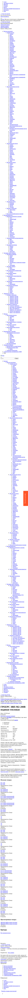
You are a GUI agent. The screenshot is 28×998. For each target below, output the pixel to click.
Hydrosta (12, 44)
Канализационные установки (14, 322)
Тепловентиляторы (11, 254)
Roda (11, 62)
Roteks (11, 184)
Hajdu (11, 227)
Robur (11, 280)
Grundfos (12, 316)
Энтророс (12, 84)
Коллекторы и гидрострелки (14, 346)
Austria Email (13, 219)
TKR (11, 115)
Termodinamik (13, 185)
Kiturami (12, 50)
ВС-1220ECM (4, 904)
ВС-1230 (3, 782)
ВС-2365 (3, 857)
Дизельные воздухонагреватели (15, 281)
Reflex (11, 349)
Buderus (12, 38)
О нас (5, 1)
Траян (11, 139)
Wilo (11, 318)
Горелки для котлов (12, 208)
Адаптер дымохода (14, 305)
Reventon (12, 258)
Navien (11, 54)
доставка (9, 717)
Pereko (11, 109)
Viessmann (12, 69)
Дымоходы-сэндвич (9, 293)
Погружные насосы (12, 315)
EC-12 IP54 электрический (7, 803)
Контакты (6, 10)
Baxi (11, 35)
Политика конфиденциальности (12, 8)
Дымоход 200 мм (14, 303)
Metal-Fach (12, 107)
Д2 (1, 843)
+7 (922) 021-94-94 (5, 13)
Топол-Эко (12, 341)
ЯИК (11, 85)
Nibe (11, 231)
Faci (11, 94)
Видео (5, 7)
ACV (11, 165)
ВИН (11, 157)
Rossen (11, 63)
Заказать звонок (5, 26)
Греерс (11, 255)
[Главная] (3, 19)
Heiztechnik (12, 99)
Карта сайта (4, 962)
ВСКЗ (11, 190)
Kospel (11, 150)
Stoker (11, 112)
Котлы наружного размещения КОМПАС (18, 409)
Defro (11, 92)
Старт (11, 136)
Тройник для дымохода (15, 309)
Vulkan (11, 120)
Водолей (12, 319)
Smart (11, 292)
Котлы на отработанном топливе (15, 213)
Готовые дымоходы (11, 295)
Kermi (11, 288)
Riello (11, 59)
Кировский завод (14, 70)
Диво (11, 131)
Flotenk (11, 335)
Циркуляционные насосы (13, 327)
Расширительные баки (12, 347)
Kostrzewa (12, 178)
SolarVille (12, 65)
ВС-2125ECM (4, 864)
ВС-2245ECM (4, 789)
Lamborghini (13, 51)
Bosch (11, 89)
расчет (16, 720)
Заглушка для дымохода (16, 307)
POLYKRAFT (13, 57)
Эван (11, 140)
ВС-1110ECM (4, 836)
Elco (11, 211)
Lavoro (11, 104)
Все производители (6, 933)
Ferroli (11, 42)
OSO (11, 243)
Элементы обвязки (8, 345)
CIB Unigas (12, 209)
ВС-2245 (3, 911)
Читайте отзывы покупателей (8, 991)
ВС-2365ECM (4, 891)
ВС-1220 (3, 830)
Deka (11, 334)
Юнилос (12, 342)
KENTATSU (13, 149)
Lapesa (11, 230)
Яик (11, 142)
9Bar (11, 239)
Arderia (11, 34)
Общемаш (12, 134)
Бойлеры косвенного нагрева (14, 216)
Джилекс (12, 320)
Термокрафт (13, 138)
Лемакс (11, 80)
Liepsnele (12, 105)
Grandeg (12, 173)
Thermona (12, 66)
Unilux (11, 116)
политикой (3, 959)
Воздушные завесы (11, 273)
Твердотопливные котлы (13, 86)
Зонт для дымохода (14, 308)
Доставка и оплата (8, 3)
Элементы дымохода (12, 304)
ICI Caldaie (12, 46)
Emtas (11, 169)
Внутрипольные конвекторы (14, 270)
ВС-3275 (3, 850)
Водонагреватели (8, 215)
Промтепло (12, 196)
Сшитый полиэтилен (12, 350)
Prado (11, 289)
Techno (11, 272)
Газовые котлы (10, 32)
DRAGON (12, 93)
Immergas (12, 47)
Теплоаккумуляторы (12, 245)
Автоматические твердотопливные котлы (16, 125)
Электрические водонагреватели (15, 238)
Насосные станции (11, 324)
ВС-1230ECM (4, 877)
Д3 (1, 823)
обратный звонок (19, 771)
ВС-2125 (3, 884)
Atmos (11, 88)
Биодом (11, 189)
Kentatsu (12, 48)
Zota (11, 123)
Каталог (6, 361)
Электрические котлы (12, 143)
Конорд (11, 73)
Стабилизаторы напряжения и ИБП (13, 351)
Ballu (11, 257)
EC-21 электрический (6, 870)
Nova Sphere (11, 952)
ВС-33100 (3, 809)
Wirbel (11, 121)
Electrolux (12, 242)
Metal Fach (12, 180)
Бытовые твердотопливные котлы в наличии (20, 460)
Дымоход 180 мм (14, 301)
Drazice (11, 223)
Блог (5, 11)
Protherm (12, 58)
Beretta (11, 36)
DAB (11, 328)
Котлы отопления (8, 31)
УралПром (12, 159)
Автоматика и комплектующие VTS (18, 594)
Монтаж (6, 4)
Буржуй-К (12, 127)
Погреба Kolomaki (11, 343)
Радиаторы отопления (12, 285)
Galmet (11, 97)
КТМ (11, 192)
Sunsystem (12, 234)
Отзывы (6, 6)
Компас (11, 71)
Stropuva (12, 113)
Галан (11, 158)
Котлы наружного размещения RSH (17, 406)
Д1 (1, 816)
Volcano (11, 261)
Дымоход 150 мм (14, 300)
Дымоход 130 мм (14, 299)
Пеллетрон (12, 194)
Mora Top (12, 53)
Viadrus (11, 117)
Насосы (5, 313)
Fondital (11, 43)
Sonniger (12, 259)
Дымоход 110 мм (14, 296)
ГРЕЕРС (10, 749)
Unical (11, 67)
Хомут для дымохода (15, 312)
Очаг (11, 81)
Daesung (12, 39)
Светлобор (12, 197)
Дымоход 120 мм (14, 297)
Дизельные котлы (11, 201)
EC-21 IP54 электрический (7, 796)
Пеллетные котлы (11, 162)
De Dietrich (12, 40)
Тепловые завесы (11, 266)
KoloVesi (12, 336)
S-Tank (11, 250)
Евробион (12, 339)
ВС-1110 (3, 897)
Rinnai (11, 61)
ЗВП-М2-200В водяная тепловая (9, 922)
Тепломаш (12, 265)
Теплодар (12, 200)
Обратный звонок (5, 24)
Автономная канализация (13, 332)
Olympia (12, 55)
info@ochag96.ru (5, 16)
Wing (11, 268)
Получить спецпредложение (8, 716)
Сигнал (11, 82)
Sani (11, 338)
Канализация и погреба (10, 331)
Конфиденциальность (9, 688)
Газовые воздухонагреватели (14, 276)
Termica (11, 235)
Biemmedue (12, 278)
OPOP (11, 108)
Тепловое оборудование (10, 253)
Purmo (11, 290)
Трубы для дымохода (15, 311)
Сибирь (11, 135)
